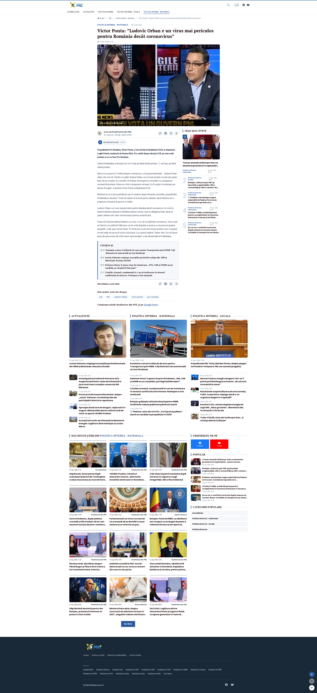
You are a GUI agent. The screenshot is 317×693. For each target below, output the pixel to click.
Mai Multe (128, 624)
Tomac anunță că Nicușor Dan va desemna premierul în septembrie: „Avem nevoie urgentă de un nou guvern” (201, 167)
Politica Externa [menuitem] (105, 12)
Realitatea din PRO (164, 670)
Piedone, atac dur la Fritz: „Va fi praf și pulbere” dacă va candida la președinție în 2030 (156, 413)
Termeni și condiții (98, 655)
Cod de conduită (135, 655)
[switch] (236, 4)
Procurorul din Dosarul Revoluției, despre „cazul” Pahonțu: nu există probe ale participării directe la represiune (100, 397)
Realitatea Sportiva (103, 670)
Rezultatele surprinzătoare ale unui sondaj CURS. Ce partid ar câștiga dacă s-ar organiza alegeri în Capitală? (223, 394)
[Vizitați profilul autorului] (99, 133)
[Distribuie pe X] (176, 133)
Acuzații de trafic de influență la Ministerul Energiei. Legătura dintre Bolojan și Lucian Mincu (101, 423)
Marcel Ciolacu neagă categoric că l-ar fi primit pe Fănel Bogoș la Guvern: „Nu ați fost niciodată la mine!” (223, 381)
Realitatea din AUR (148, 670)
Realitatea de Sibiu (138, 674)
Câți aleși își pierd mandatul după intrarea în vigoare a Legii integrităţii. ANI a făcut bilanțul (168, 476)
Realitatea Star (118, 670)
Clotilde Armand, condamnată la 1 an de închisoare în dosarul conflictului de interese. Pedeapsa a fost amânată (135, 274)
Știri (110, 18)
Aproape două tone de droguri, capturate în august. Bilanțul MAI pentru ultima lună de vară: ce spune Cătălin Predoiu (102, 410)
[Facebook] (243, 4)
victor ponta (137, 297)
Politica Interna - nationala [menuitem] (156, 12)
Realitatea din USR (132, 670)
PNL (108, 297)
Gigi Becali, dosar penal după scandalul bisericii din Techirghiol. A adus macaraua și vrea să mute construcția (87, 478)
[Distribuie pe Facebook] (165, 133)
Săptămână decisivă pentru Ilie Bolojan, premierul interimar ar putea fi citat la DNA (86, 611)
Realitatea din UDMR (180, 670)
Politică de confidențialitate (116, 655)
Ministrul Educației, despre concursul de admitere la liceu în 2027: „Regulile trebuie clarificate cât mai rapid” (127, 613)
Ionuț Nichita (100, 470)
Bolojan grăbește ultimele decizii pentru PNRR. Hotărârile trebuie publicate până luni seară (154, 403)
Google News (151, 304)
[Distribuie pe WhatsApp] (171, 133)
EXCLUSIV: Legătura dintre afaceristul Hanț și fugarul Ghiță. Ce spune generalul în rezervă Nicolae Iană (167, 613)
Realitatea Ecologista (198, 670)
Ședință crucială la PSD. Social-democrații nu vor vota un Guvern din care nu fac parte (127, 566)
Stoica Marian (141, 605)
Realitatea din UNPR (90, 674)
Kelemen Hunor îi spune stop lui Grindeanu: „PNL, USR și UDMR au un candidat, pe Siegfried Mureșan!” (139, 266)
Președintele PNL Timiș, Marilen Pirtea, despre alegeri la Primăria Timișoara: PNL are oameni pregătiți (218, 365)
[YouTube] (248, 4)
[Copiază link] (160, 133)
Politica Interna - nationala (125, 18)
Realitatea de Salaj (122, 674)
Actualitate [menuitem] (88, 12)
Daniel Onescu (181, 515)
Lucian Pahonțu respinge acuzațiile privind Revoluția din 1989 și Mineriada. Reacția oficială (136, 259)
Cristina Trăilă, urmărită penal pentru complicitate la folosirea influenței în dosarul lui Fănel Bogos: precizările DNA (203, 216)
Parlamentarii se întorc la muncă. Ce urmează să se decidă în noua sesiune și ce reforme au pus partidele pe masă (127, 523)
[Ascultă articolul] (312, 674)
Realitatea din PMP (215, 670)
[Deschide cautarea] (228, 4)
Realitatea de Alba (154, 674)
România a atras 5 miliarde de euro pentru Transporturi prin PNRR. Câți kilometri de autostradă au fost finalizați (140, 251)
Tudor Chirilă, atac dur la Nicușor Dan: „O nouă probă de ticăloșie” (222, 419)
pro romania (153, 297)
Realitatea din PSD (106, 674)
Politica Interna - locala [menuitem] (128, 12)
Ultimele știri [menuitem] (73, 12)
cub (100, 297)
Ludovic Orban (120, 297)
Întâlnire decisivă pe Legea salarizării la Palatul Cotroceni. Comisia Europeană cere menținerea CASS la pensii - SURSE (202, 202)
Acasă (102, 18)
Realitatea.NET (88, 670)
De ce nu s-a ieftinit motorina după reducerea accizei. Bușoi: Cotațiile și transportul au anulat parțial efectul (203, 231)
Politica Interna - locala (195, 179)
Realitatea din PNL (122, 131)
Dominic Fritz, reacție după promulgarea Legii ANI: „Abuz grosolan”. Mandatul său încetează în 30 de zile (221, 407)
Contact (86, 655)
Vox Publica (168, 674)
